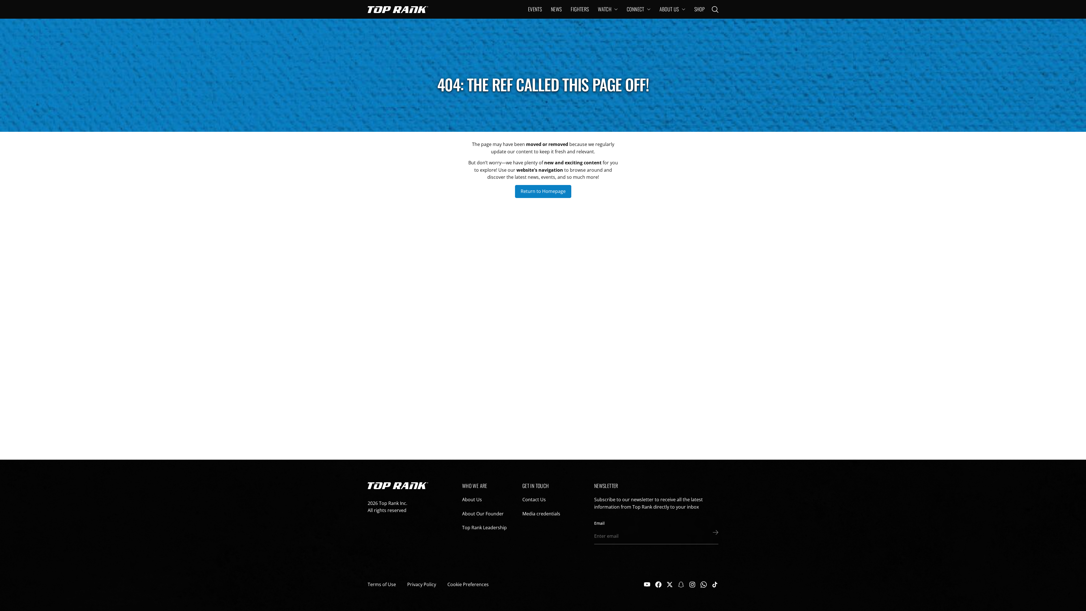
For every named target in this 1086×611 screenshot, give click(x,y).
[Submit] (714, 532)
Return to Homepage (543, 191)
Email (599, 523)
